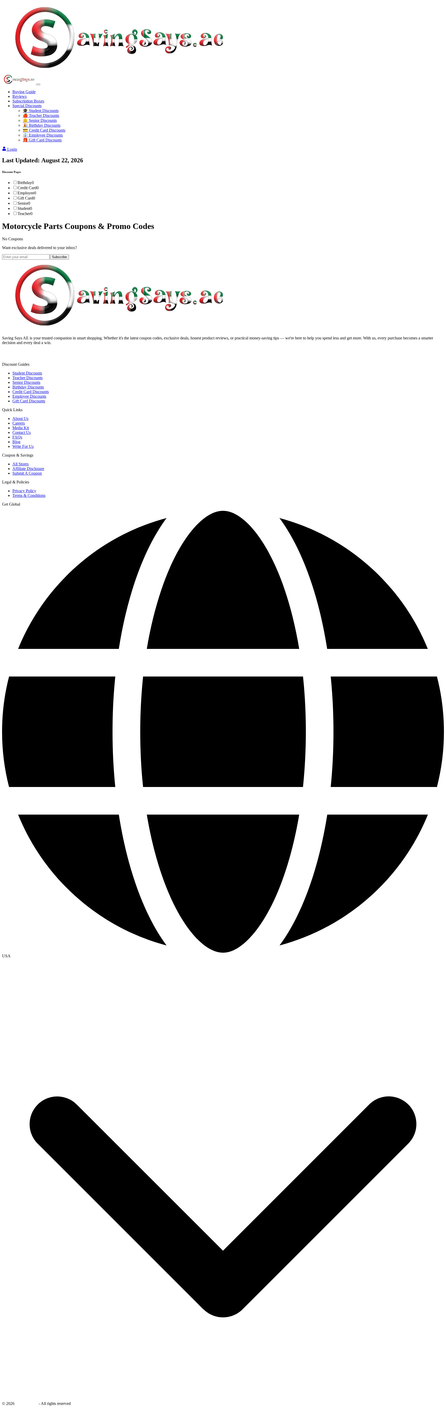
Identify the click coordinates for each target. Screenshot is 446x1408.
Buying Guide (24, 92)
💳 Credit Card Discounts (44, 130)
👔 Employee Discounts (43, 135)
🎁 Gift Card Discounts (42, 140)
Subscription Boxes (28, 101)
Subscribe (59, 257)
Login (12, 149)
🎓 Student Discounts (41, 110)
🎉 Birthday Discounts (41, 125)
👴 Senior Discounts (40, 120)
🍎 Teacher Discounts (41, 115)
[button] (223, 956)
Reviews (19, 96)
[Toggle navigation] (38, 84)
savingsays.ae (26, 1403)
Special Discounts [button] (27, 106)
